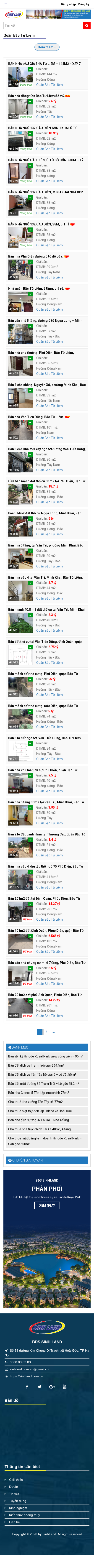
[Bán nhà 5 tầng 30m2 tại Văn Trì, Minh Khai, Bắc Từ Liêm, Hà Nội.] (20, 815)
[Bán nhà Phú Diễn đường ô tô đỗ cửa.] (20, 269)
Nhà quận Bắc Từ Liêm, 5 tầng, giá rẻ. (36, 288)
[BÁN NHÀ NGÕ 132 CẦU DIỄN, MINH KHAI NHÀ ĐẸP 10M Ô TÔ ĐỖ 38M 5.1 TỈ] (20, 205)
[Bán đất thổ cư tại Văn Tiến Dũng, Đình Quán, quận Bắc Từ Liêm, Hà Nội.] (20, 654)
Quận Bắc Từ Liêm (49, 85)
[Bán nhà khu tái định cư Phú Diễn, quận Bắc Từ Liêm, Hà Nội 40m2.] (20, 783)
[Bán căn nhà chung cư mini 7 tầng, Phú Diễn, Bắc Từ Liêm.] (20, 976)
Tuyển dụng (17, 1501)
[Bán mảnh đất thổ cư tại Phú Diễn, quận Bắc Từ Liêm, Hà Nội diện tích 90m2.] (20, 687)
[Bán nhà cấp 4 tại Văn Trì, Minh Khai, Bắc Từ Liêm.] (20, 590)
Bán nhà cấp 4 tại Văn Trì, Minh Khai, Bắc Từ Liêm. (45, 577)
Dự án (13, 1487)
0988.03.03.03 (20, 1362)
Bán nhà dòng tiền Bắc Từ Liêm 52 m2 (36, 96)
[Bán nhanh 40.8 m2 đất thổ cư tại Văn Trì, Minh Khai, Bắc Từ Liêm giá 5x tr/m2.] (20, 622)
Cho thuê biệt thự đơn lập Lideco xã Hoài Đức (40, 1111)
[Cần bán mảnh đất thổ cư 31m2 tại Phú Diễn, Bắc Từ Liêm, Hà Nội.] (20, 494)
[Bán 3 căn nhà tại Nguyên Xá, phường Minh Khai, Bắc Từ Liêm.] (20, 398)
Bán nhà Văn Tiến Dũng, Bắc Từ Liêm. (36, 417)
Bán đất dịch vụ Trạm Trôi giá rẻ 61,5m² (36, 1065)
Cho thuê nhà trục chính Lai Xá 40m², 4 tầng (39, 1129)
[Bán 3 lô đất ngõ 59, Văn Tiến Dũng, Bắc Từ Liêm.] (20, 751)
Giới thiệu (16, 1479)
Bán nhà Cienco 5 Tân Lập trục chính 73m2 (38, 1093)
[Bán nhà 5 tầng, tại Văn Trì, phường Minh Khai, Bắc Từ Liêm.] (20, 558)
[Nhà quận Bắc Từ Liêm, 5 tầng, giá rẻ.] (20, 301)
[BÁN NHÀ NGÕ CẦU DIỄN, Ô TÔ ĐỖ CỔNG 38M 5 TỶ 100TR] (20, 173)
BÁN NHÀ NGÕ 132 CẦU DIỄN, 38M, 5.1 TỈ (38, 224)
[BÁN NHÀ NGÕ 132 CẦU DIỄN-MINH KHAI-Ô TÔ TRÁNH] (20, 141)
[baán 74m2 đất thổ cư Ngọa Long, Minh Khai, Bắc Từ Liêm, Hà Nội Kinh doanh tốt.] (20, 526)
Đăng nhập (68, 4)
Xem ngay (47, 1205)
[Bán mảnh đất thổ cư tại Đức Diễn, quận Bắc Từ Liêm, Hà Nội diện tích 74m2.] (20, 719)
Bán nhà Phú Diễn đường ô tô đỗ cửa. (35, 256)
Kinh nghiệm (18, 1508)
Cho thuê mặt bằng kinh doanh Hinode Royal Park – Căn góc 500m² (45, 1141)
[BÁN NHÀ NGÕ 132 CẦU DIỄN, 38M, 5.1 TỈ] (20, 237)
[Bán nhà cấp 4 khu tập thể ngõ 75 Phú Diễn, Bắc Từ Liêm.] (20, 879)
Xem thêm (46, 47)
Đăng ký (83, 4)
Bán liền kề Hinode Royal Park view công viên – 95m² (45, 1056)
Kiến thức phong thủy (24, 1515)
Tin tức (14, 1494)
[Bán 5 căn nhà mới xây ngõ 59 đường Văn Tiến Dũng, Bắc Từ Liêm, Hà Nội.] (20, 462)
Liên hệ (14, 1522)
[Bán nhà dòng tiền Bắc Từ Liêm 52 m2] (20, 109)
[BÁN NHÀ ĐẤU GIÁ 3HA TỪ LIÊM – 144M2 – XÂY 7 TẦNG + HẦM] (20, 77)
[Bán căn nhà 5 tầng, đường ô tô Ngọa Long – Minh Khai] (20, 333)
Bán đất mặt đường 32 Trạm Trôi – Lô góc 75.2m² (43, 1083)
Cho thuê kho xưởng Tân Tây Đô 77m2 (35, 1102)
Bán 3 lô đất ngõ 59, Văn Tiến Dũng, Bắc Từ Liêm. (45, 738)
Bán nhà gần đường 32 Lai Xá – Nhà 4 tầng (38, 1120)
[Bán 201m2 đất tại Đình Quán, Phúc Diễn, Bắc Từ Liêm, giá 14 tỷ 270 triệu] (20, 911)
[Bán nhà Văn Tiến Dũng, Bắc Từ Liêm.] (20, 430)
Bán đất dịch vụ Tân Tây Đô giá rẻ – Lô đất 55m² (42, 1074)
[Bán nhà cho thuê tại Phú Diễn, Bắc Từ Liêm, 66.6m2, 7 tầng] (20, 366)
